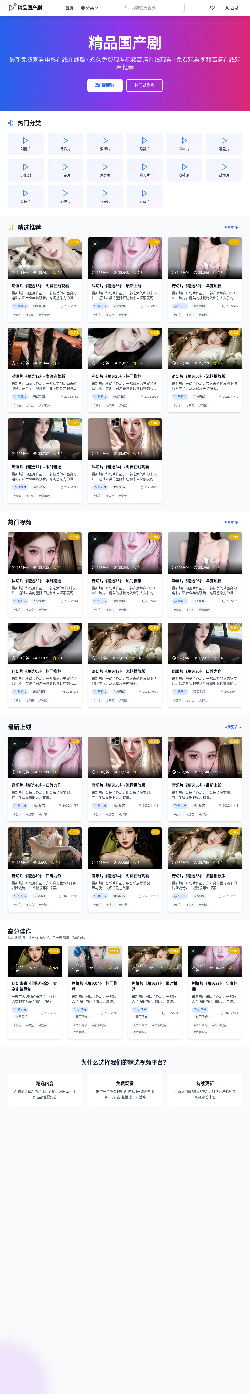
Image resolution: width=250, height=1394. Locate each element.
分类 (90, 7)
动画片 (22, 306)
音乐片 (22, 806)
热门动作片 (144, 85)
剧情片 (82, 1009)
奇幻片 (182, 306)
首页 (69, 7)
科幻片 (102, 306)
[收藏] (212, 7)
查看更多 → (233, 227)
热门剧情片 (105, 85)
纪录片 (182, 692)
